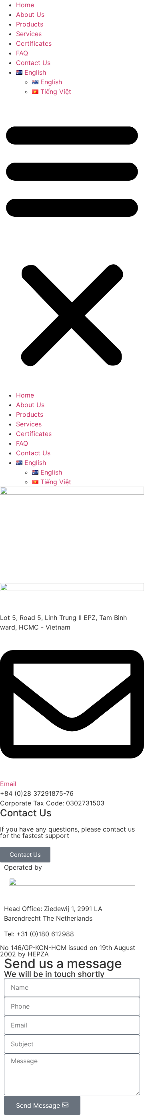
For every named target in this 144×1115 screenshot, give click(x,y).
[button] (72, 243)
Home (25, 5)
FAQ (22, 53)
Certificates (34, 43)
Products (29, 24)
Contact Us (33, 63)
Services (29, 34)
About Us (30, 14)
